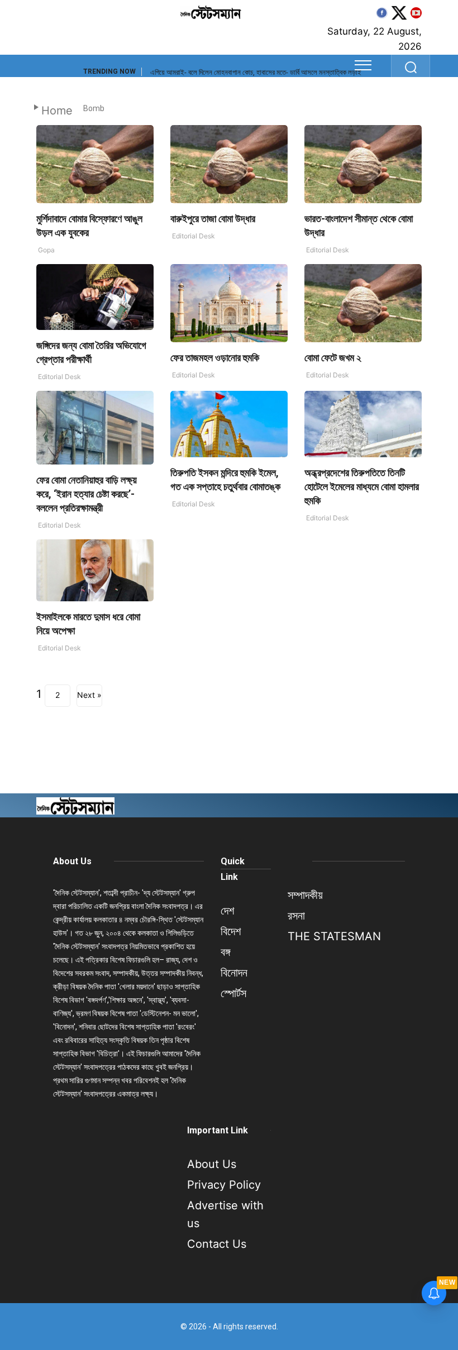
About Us (72, 861)
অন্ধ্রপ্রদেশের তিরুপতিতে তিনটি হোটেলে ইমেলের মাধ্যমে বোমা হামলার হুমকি (361, 486)
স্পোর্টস (233, 993)
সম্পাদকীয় (305, 895)
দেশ (227, 910)
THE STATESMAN (334, 936)
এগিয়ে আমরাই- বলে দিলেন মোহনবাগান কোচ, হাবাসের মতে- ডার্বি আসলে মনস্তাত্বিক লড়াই (255, 72)
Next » (89, 695)
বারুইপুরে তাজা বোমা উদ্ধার (212, 218)
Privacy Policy (224, 1184)
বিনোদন (234, 972)
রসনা (296, 915)
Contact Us (216, 1244)
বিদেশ (231, 931)
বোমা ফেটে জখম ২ (332, 357)
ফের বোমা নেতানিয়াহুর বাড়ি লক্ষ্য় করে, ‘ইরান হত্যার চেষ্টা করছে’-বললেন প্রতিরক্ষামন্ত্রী (86, 494)
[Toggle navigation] (363, 65)
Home (57, 110)
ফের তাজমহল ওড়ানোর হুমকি (214, 357)
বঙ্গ (225, 952)
